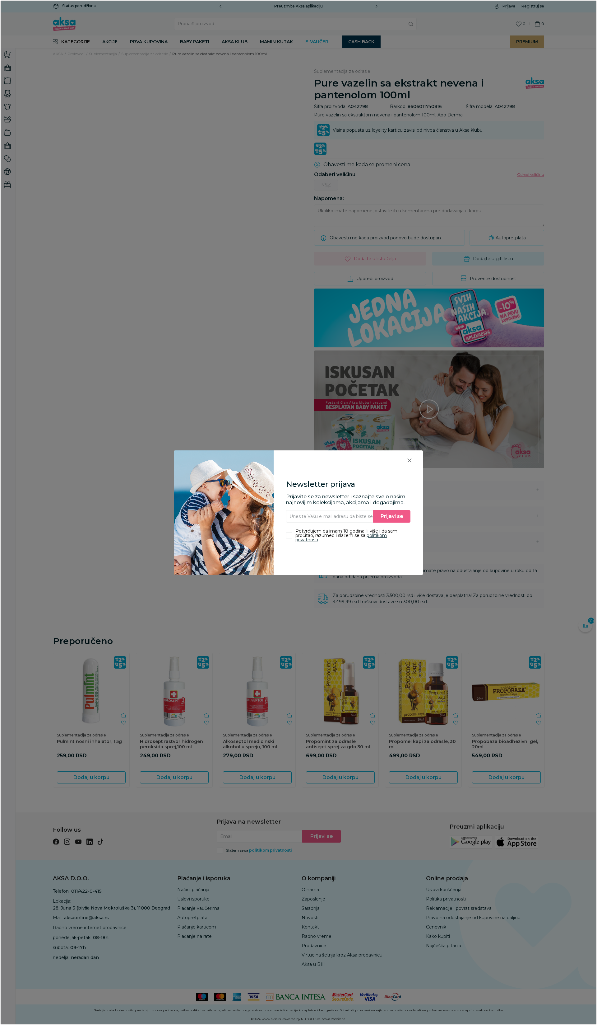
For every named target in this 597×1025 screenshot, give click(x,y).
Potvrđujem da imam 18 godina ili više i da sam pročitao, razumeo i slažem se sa (346, 535)
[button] (409, 460)
